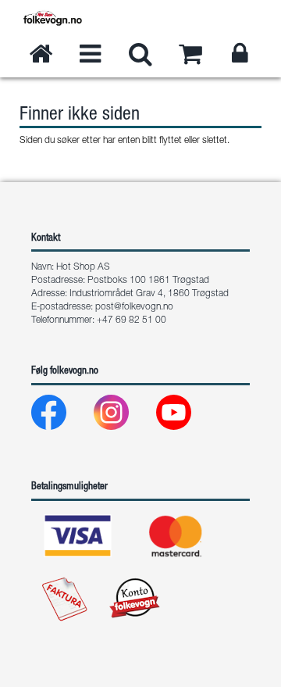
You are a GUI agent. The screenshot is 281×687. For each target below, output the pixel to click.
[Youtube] (186, 416)
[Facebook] (61, 416)
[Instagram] (124, 416)
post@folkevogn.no (134, 307)
